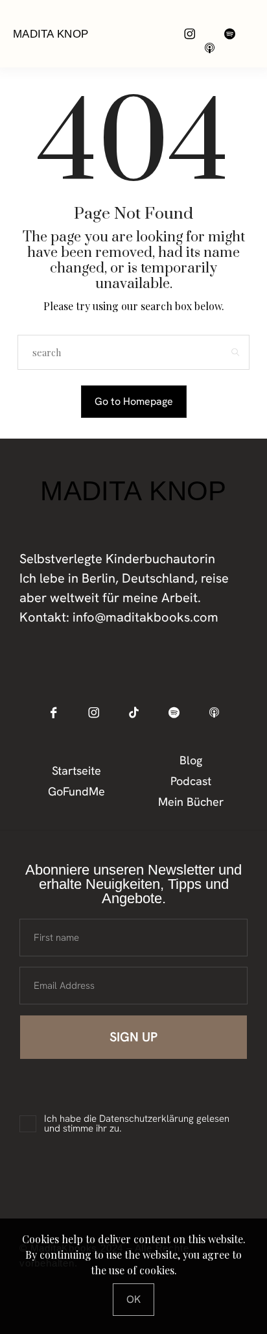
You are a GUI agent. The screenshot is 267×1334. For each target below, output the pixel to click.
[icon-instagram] (189, 33)
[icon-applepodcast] (209, 47)
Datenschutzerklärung (146, 1118)
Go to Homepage (134, 401)
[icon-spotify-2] (229, 33)
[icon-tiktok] (133, 712)
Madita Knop (50, 34)
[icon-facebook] (53, 712)
